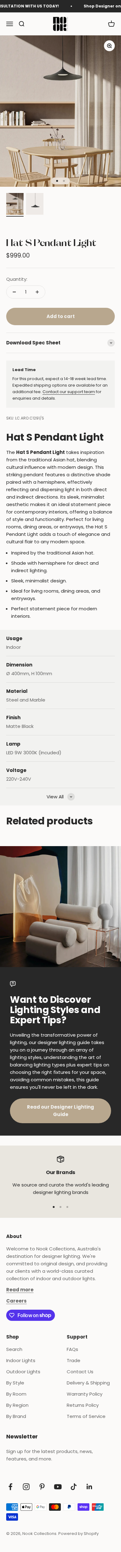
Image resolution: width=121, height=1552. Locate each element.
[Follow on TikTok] (73, 1486)
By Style (15, 1382)
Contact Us (80, 1371)
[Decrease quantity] (14, 292)
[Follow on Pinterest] (42, 1486)
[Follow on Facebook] (10, 1486)
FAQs (72, 1349)
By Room (16, 1394)
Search (14, 1349)
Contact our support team (69, 392)
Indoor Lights (20, 1360)
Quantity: (16, 279)
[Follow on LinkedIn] (89, 1486)
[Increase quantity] (37, 292)
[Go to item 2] (34, 205)
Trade (73, 1360)
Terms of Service (86, 1416)
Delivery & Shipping (88, 1382)
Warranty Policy (84, 1394)
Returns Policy (83, 1405)
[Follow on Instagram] (26, 1486)
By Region (17, 1405)
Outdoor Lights (23, 1371)
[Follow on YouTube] (58, 1486)
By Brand (16, 1416)
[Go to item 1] (15, 205)
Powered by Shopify (78, 1533)
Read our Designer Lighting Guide (60, 1111)
